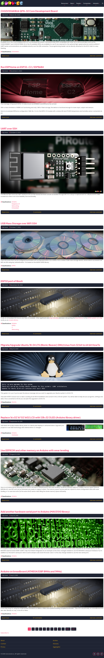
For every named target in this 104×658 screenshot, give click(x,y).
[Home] (12, 3)
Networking (15, 206)
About (3, 640)
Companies (86, 3)
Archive (55, 640)
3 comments (37, 212)
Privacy (3, 647)
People (78, 3)
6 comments (37, 334)
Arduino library (13, 320)
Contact (3, 644)
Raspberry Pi (16, 204)
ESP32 (13, 266)
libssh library (79, 318)
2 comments (37, 439)
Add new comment (96, 56)
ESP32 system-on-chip (95, 318)
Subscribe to (5, 633)
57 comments (37, 618)
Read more (5, 56)
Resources (64, 3)
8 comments (37, 406)
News (72, 3)
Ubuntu (14, 402)
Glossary (56, 644)
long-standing (53, 318)
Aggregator (56, 647)
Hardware (15, 435)
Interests (96, 3)
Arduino (14, 202)
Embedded (15, 51)
